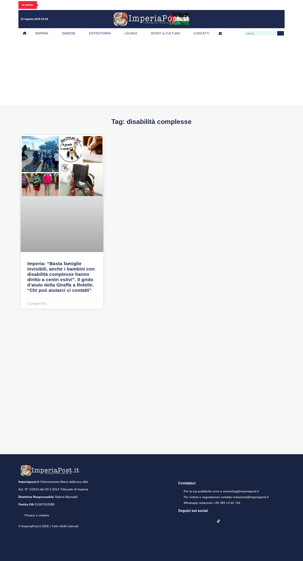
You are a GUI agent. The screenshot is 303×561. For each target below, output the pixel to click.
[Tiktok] (278, 19)
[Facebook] (242, 19)
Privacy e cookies (37, 515)
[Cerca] (280, 33)
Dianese (68, 33)
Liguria (130, 33)
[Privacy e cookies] (20, 512)
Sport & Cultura (165, 33)
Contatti (201, 33)
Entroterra (100, 33)
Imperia (41, 33)
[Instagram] (251, 19)
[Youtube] (260, 19)
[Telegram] (269, 19)
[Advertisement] (151, 72)
